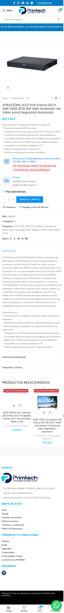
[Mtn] (47, 451)
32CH (33, 226)
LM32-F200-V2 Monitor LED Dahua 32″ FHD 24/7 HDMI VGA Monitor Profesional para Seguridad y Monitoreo (47, 425)
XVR (44, 229)
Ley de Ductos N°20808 (13, 559)
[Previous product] (52, 98)
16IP (16, 226)
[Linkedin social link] (27, 3)
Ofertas (5, 541)
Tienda (5, 513)
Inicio (5, 98)
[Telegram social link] (32, 3)
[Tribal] (17, 451)
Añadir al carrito (29, 199)
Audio (4, 545)
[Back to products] (56, 98)
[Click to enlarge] (8, 87)
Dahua (40, 226)
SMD (28, 229)
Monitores (13, 425)
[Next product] (60, 98)
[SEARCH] (58, 19)
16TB (21, 226)
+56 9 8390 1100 (44, 3)
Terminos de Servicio (12, 517)
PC (28, 98)
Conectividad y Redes (12, 556)
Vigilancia (36, 229)
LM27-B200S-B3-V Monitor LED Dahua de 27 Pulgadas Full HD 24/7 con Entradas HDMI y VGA (17, 417)
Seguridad (20, 229)
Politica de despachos (12, 528)
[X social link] (18, 3)
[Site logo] (32, 10)
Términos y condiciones (13, 524)
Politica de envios (10, 521)
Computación (17, 98)
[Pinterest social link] (23, 3)
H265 (11, 229)
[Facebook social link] (14, 3)
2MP (27, 226)
